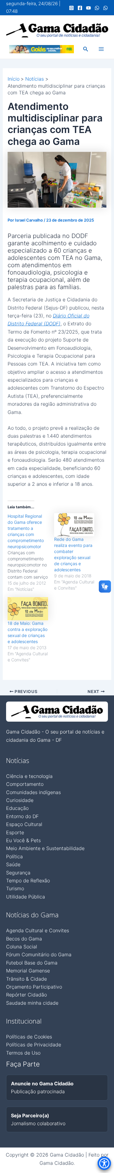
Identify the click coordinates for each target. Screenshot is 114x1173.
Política (14, 856)
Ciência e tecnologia (29, 776)
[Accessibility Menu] (104, 1163)
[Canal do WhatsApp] (97, 7)
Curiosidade (19, 800)
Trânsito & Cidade (26, 979)
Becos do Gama (24, 939)
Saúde (13, 864)
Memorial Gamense (28, 971)
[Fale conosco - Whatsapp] (105, 7)
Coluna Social (21, 947)
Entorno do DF (22, 816)
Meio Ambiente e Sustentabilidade (45, 848)
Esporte (15, 832)
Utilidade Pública (25, 897)
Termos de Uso (23, 1053)
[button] (85, 49)
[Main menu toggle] (101, 49)
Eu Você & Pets (23, 840)
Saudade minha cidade (32, 1003)
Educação (17, 808)
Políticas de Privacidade (33, 1045)
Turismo (15, 888)
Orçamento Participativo (34, 987)
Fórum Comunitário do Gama (38, 954)
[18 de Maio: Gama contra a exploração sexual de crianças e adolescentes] (28, 608)
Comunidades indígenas (33, 792)
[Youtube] (88, 7)
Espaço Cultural (24, 824)
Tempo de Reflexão (28, 880)
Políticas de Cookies (29, 1037)
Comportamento (24, 784)
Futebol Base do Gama (31, 963)
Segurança (18, 873)
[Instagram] (71, 7)
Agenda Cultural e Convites (37, 930)
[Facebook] (80, 7)
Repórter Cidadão (26, 995)
